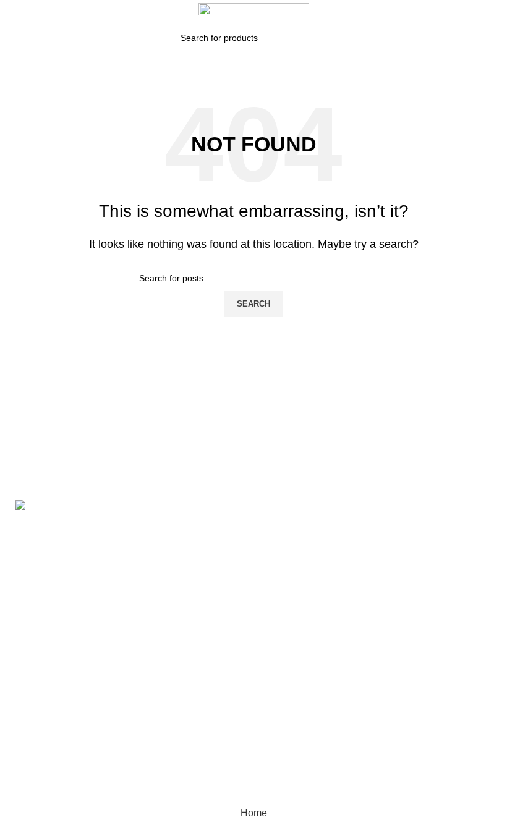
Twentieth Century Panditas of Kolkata (220, 743)
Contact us (370, 609)
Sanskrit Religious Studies (218, 705)
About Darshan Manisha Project (417, 563)
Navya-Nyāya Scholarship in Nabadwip (233, 569)
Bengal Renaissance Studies (224, 532)
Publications (374, 586)
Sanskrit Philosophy (222, 675)
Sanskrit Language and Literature (229, 644)
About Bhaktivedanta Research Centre (415, 533)
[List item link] (84, 660)
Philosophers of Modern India (230, 606)
